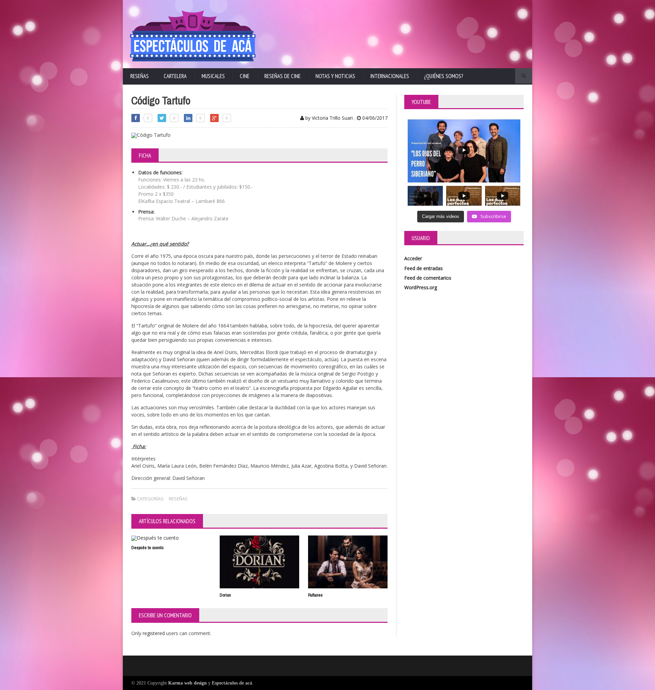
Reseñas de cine (282, 76)
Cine (244, 76)
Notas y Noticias (335, 76)
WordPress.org (420, 287)
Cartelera (175, 76)
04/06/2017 (374, 118)
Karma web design (187, 683)
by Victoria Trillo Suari (328, 118)
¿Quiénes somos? (443, 76)
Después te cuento (147, 548)
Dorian (225, 595)
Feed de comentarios (427, 278)
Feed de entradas (423, 268)
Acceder (413, 258)
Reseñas (139, 76)
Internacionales (389, 76)
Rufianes (315, 595)
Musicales (213, 76)
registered (154, 633)
